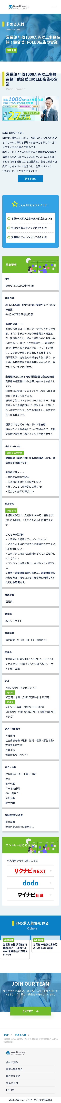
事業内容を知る (14, 1069)
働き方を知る (13, 1076)
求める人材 (12, 1083)
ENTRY (28, 1011)
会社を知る (12, 1062)
